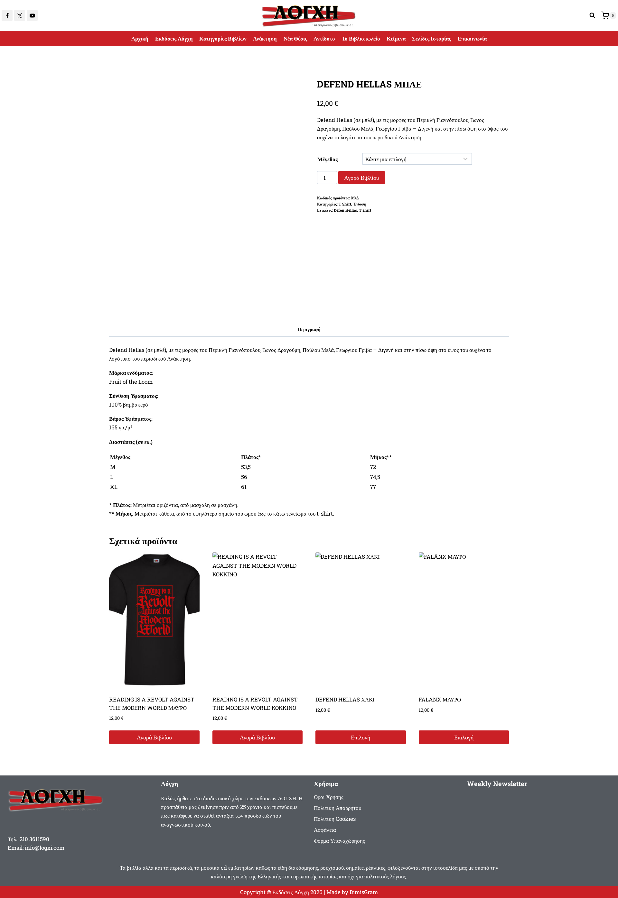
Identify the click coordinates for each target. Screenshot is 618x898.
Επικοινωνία (472, 38)
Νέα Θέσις (295, 38)
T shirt (365, 210)
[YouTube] (32, 15)
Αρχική (139, 38)
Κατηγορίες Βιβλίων (223, 38)
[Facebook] (7, 15)
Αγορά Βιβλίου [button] (154, 737)
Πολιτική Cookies (335, 818)
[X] (19, 15)
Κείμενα (396, 38)
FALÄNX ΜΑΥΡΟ (440, 699)
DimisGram (364, 892)
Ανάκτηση (265, 38)
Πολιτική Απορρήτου (337, 807)
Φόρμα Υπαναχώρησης (339, 840)
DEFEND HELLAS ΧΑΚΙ (345, 699)
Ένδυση (359, 204)
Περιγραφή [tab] (309, 329)
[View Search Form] (592, 15)
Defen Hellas (345, 210)
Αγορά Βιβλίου (361, 177)
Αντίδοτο (324, 38)
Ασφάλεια (325, 829)
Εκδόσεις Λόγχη (174, 38)
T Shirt (345, 204)
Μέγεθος (327, 159)
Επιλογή (360, 737)
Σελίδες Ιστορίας (431, 38)
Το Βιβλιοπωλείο (361, 38)
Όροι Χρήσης (328, 797)
